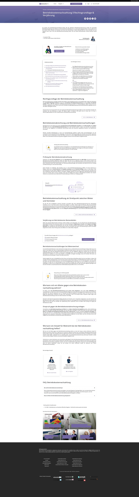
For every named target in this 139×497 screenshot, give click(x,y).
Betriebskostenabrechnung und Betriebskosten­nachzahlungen (56, 68)
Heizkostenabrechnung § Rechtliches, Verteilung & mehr (81, 425)
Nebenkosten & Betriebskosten (53, 9)
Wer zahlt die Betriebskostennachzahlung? (53, 387)
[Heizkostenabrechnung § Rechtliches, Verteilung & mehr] (83, 421)
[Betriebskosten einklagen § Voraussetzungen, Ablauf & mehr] (69, 434)
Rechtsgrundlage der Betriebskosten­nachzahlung (56, 65)
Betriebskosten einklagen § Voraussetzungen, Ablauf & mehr (69, 437)
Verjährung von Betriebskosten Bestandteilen (56, 74)
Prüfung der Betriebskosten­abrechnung (55, 70)
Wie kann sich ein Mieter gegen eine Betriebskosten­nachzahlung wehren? (56, 78)
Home (55, 3)
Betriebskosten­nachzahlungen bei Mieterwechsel (57, 76)
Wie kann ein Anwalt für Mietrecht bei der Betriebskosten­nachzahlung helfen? (54, 84)
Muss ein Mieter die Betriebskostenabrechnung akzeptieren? (57, 395)
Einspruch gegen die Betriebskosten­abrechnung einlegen (57, 81)
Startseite (44, 9)
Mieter (52, 312)
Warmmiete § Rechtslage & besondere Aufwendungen (51, 437)
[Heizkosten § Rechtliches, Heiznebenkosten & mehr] (56, 421)
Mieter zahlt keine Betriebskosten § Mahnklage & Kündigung (86, 437)
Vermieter (75, 81)
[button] (85, 19)
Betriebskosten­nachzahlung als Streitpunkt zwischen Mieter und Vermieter (56, 72)
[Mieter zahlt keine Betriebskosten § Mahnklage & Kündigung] (87, 434)
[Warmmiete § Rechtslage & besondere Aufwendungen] (51, 434)
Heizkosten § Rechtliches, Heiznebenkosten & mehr (53, 425)
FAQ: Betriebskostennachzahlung (52, 86)
